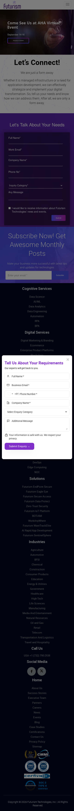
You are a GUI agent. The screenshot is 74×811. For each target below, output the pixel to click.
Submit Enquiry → (19, 446)
